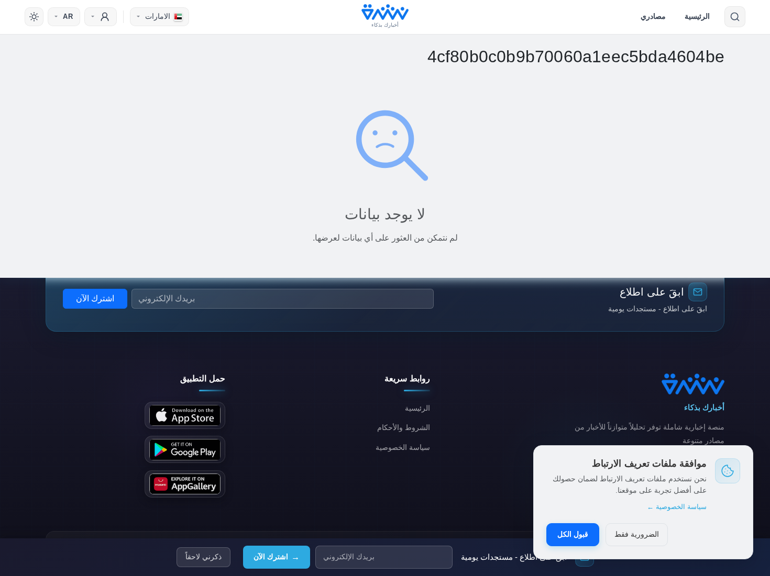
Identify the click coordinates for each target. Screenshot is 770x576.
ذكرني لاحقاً (203, 557)
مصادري (653, 16)
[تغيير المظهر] (34, 16)
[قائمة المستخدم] (100, 16)
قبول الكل (572, 534)
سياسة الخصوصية (403, 447)
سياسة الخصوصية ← (677, 507)
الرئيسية (697, 16)
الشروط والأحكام (403, 427)
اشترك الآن (277, 556)
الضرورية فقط (636, 534)
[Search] (734, 16)
